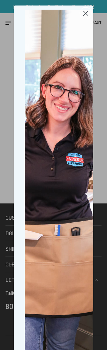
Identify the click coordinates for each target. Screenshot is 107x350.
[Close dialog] (85, 13)
